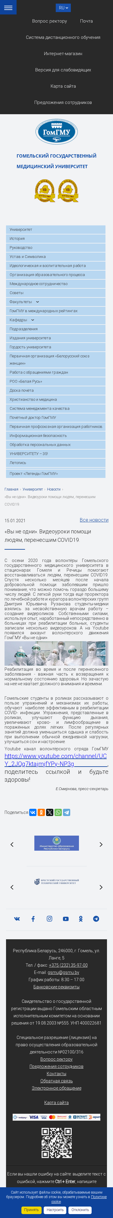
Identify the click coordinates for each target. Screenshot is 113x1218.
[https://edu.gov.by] (56, 843)
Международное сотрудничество (38, 283)
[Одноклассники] (41, 812)
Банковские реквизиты (56, 986)
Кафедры (18, 320)
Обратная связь (56, 1080)
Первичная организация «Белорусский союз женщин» (49, 360)
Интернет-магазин (63, 53)
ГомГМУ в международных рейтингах (43, 311)
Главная (11, 489)
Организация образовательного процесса (47, 274)
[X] (49, 812)
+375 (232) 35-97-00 (68, 965)
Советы (17, 292)
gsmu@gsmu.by (63, 972)
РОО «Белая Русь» (26, 381)
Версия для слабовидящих (63, 70)
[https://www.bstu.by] (56, 881)
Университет (21, 229)
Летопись (18, 462)
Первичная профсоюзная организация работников (56, 426)
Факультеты (21, 302)
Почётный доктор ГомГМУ (33, 417)
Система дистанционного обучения (63, 37)
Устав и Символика (28, 256)
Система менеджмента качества (40, 408)
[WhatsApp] (58, 812)
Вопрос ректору (49, 21)
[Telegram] (66, 812)
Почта (86, 21)
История (17, 238)
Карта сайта (63, 86)
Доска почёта (22, 390)
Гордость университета (30, 347)
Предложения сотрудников (63, 102)
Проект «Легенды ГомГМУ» (34, 473)
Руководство (21, 247)
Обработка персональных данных (40, 444)
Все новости (94, 520)
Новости (54, 489)
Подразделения (24, 329)
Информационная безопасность (38, 435)
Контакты (56, 1073)
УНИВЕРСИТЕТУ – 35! (29, 453)
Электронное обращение (56, 1088)
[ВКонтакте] (32, 812)
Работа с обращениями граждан (39, 372)
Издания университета (30, 338)
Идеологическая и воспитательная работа (48, 265)
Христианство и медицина (33, 399)
